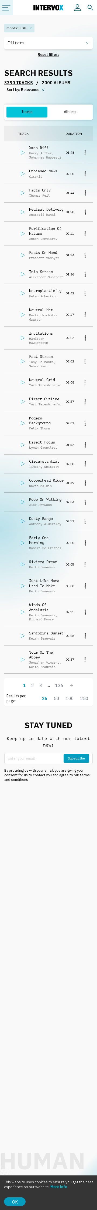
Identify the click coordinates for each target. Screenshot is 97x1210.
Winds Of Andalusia (38, 607)
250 (84, 698)
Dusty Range (41, 518)
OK (15, 1202)
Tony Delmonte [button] (41, 362)
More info (58, 1186)
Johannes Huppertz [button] (45, 157)
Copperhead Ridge (46, 480)
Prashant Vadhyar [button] (44, 258)
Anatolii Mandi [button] (42, 215)
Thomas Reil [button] (39, 195)
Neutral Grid (42, 380)
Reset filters (48, 54)
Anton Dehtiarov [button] (43, 239)
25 (44, 698)
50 (56, 698)
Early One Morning (38, 540)
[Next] (71, 685)
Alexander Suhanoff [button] (46, 277)
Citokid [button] (35, 177)
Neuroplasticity (45, 290)
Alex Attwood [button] (40, 505)
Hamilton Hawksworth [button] (38, 341)
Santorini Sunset (46, 633)
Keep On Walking (45, 499)
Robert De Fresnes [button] (45, 548)
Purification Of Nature (45, 231)
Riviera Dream (43, 562)
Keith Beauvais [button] (42, 567)
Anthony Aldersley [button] (45, 524)
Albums (70, 111)
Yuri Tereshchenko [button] (45, 385)
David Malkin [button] (40, 486)
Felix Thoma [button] (39, 428)
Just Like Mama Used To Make (44, 583)
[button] (48, 43)
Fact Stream (41, 356)
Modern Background (40, 420)
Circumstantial (44, 461)
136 (59, 685)
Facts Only (40, 190)
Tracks (27, 111)
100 (70, 698)
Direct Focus (42, 442)
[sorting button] (26, 90)
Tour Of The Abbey (41, 654)
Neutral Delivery (46, 209)
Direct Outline (44, 399)
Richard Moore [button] (41, 619)
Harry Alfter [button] (40, 153)
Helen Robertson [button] (43, 296)
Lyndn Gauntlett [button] (43, 447)
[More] (85, 152)
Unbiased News (43, 171)
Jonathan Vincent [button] (44, 662)
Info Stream (41, 272)
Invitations (41, 333)
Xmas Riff (38, 148)
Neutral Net (41, 310)
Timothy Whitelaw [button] (44, 467)
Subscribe (76, 758)
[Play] (22, 152)
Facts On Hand (43, 252)
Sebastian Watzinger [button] (37, 368)
